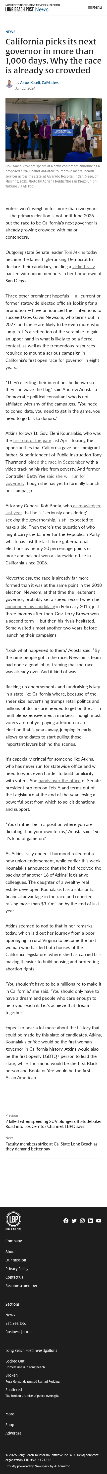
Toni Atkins (74, 252)
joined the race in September (56, 462)
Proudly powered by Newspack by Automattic (37, 1466)
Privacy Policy (16, 1269)
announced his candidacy (30, 606)
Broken (32, 1378)
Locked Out (25, 1364)
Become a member (21, 1286)
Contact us (14, 1277)
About (10, 1252)
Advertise (13, 1433)
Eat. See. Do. (15, 1323)
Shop (9, 1425)
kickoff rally (83, 266)
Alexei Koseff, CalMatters (39, 82)
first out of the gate (32, 440)
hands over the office (60, 780)
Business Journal (19, 1332)
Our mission (15, 1260)
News (10, 32)
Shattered (32, 1393)
